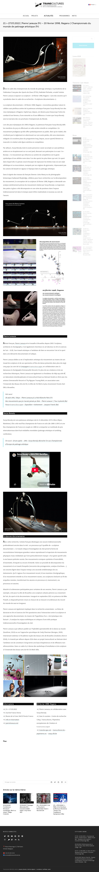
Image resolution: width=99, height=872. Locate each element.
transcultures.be (59, 730)
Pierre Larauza (20, 343)
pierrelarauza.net (12, 723)
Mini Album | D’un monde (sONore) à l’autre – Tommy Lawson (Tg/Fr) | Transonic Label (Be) (88, 122)
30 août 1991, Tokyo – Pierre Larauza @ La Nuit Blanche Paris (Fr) (28, 398)
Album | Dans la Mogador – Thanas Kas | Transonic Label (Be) (87, 111)
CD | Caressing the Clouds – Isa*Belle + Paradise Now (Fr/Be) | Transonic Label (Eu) (87, 100)
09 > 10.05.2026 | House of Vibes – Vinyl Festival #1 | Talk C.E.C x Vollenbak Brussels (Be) (88, 251)
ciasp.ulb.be (52, 734)
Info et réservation (12, 720)
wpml (49, 869)
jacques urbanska (23, 869)
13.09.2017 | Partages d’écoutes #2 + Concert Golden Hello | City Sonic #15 (26, 809)
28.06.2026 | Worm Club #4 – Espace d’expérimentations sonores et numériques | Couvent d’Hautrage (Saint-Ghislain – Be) (88, 185)
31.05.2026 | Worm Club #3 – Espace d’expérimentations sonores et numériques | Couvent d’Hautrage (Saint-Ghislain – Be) (88, 218)
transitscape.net (45, 730)
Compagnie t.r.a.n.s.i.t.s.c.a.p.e (31, 366)
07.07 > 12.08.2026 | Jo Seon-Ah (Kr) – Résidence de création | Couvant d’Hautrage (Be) (87, 170)
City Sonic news (81, 831)
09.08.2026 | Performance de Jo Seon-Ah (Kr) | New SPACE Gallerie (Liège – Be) (88, 159)
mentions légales (31, 869)
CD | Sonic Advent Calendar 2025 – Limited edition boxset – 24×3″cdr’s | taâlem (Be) (88, 89)
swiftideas (45, 869)
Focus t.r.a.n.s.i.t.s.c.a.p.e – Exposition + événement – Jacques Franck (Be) (31, 405)
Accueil (26, 16)
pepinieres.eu (42, 734)
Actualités (48, 16)
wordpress (39, 869)
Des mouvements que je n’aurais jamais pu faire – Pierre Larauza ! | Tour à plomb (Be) (36, 401)
